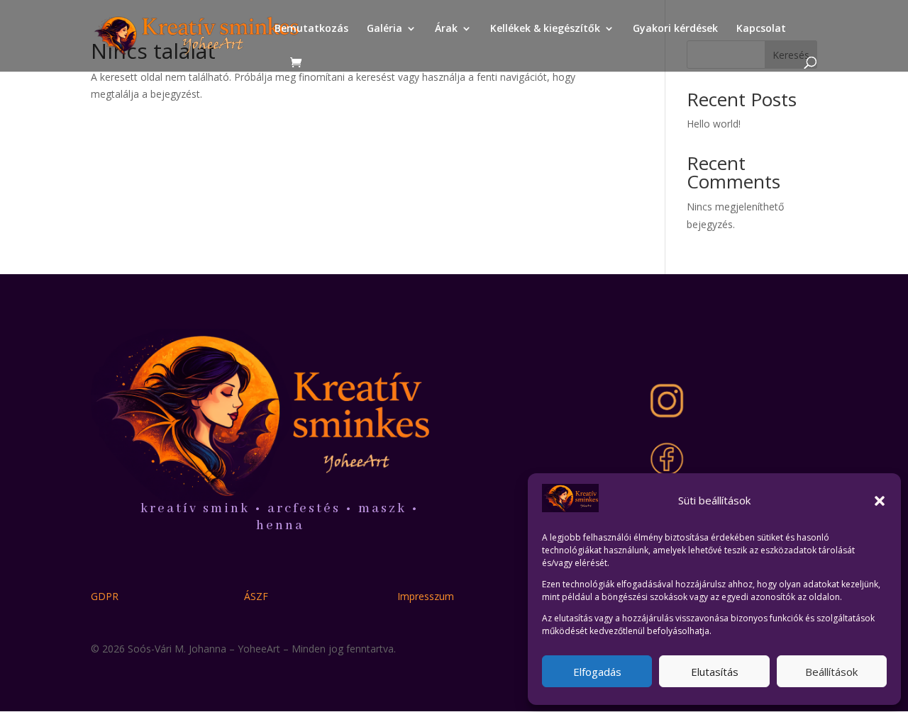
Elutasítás (714, 672)
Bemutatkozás (311, 29)
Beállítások (831, 672)
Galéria (384, 29)
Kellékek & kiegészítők (545, 29)
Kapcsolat (761, 29)
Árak (446, 29)
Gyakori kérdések (675, 29)
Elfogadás (597, 672)
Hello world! (714, 123)
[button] (880, 501)
